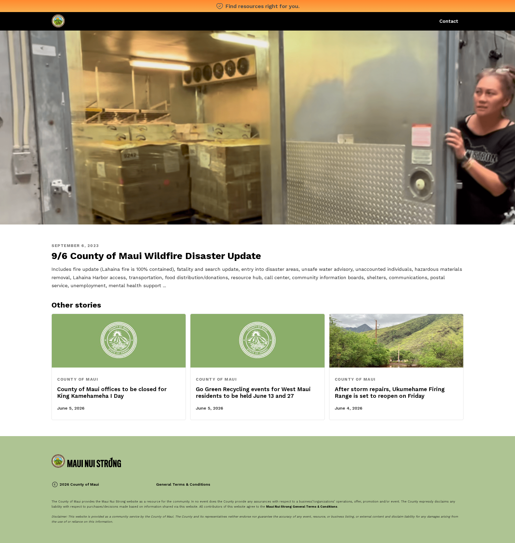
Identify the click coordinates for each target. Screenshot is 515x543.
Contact (448, 21)
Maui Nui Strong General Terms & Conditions (301, 506)
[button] (258, 21)
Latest (174, 21)
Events (224, 21)
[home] (86, 21)
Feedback (199, 21)
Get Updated (401, 21)
